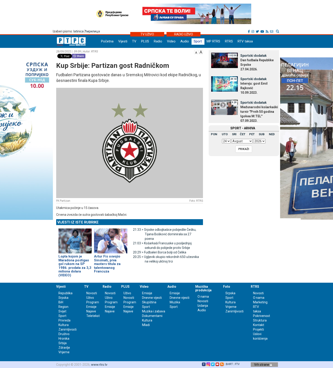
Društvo (64, 334)
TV (134, 41)
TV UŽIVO (147, 34)
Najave (91, 311)
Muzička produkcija (203, 288)
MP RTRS (213, 41)
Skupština (149, 302)
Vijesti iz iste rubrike (78, 222)
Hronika (63, 338)
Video (171, 41)
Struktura (260, 320)
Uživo (90, 297)
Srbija (62, 343)
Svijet (62, 311)
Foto (226, 286)
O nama (203, 296)
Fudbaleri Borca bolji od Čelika (159, 252)
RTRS (229, 41)
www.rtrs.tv (99, 364)
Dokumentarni (152, 316)
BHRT (229, 364)
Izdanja (203, 305)
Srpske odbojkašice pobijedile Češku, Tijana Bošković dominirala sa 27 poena (164, 234)
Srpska (230, 293)
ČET (242, 134)
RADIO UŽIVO (183, 34)
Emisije (91, 307)
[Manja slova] (196, 52)
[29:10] (224, 83)
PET (252, 134)
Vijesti (122, 41)
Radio (158, 41)
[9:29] (224, 107)
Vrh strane (262, 364)
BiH (60, 302)
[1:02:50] (224, 60)
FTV (237, 364)
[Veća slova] (201, 52)
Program (92, 302)
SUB (262, 134)
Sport (198, 41)
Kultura (63, 325)
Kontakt (258, 325)
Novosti (91, 293)
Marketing (260, 302)
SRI (234, 134)
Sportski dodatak (253, 55)
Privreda (64, 320)
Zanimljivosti (67, 329)
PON (214, 134)
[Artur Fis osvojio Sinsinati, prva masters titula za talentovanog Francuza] (110, 239)
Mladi (146, 325)
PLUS (145, 41)
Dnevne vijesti (152, 297)
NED (272, 134)
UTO (225, 134)
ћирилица (92, 31)
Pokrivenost (261, 316)
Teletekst (93, 316)
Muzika (175, 302)
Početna (107, 41)
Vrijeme (64, 352)
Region (63, 307)
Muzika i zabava (153, 311)
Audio (184, 41)
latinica (78, 31)
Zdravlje (64, 347)
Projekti (258, 329)
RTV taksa (245, 41)
